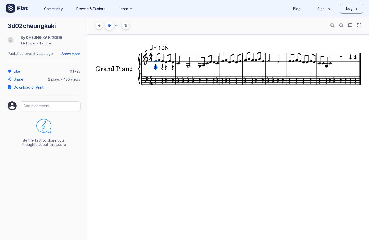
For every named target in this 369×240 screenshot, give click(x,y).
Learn (123, 9)
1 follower (28, 43)
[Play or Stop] (109, 25)
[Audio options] (116, 25)
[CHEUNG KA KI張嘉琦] (11, 40)
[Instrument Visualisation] (125, 25)
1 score (45, 43)
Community (53, 9)
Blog (297, 9)
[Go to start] (99, 25)
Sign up (323, 9)
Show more (71, 54)
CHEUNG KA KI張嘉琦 (44, 37)
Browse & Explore (90, 9)
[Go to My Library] (17, 8)
